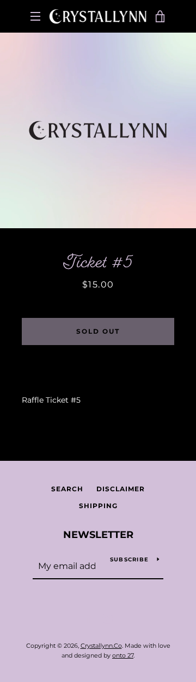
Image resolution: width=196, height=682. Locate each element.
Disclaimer (120, 489)
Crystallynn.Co (101, 645)
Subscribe (129, 559)
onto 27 (122, 655)
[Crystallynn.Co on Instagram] (107, 618)
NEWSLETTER (98, 535)
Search (67, 489)
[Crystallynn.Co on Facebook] (88, 618)
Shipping (98, 506)
